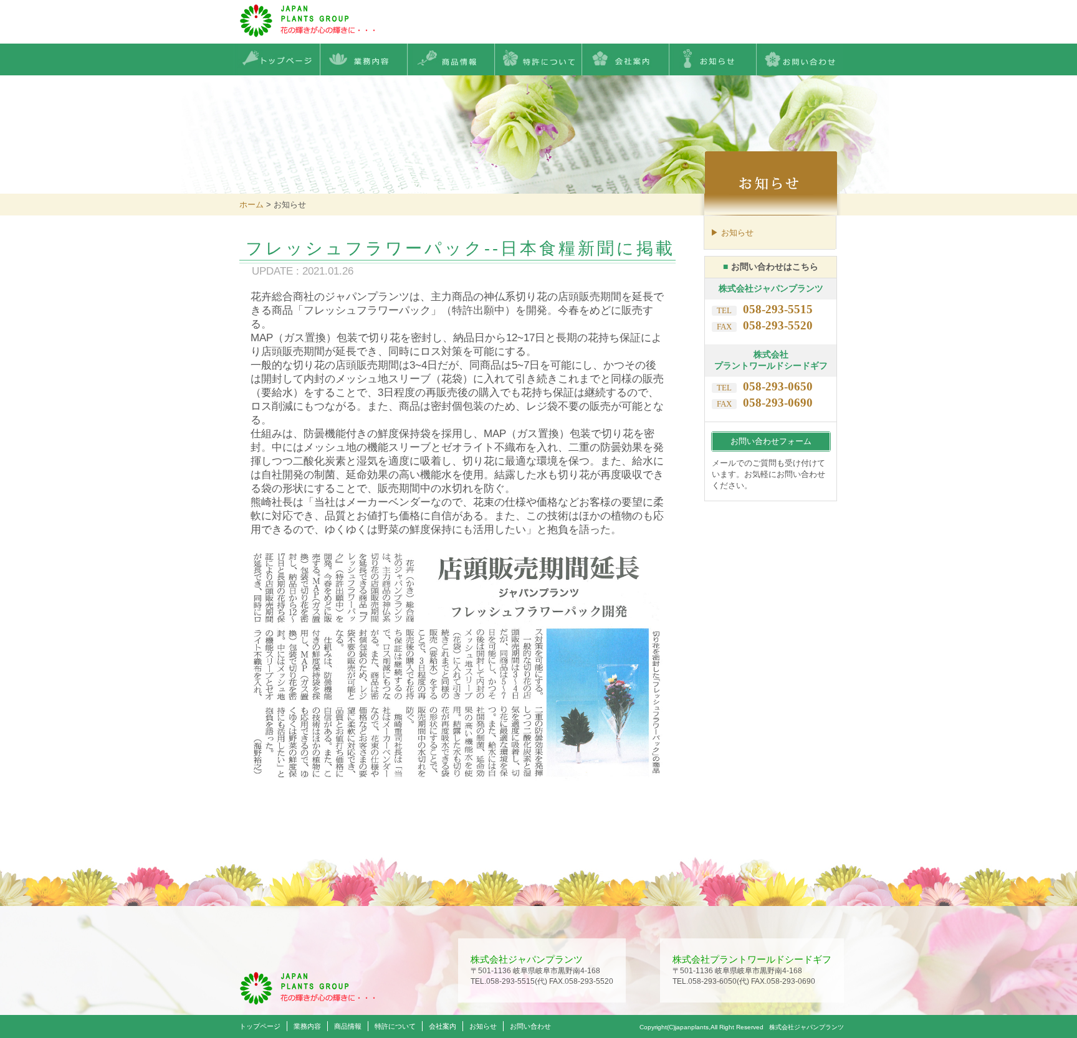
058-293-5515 (778, 309)
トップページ (259, 1026)
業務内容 (307, 1026)
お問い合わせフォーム (770, 441)
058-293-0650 (778, 386)
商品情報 (347, 1026)
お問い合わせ (530, 1026)
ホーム (251, 204)
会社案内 (442, 1026)
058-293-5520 (778, 325)
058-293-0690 (778, 402)
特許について (395, 1026)
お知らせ (483, 1026)
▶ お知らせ (732, 232)
